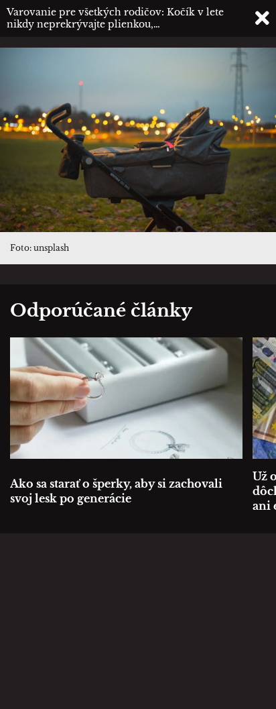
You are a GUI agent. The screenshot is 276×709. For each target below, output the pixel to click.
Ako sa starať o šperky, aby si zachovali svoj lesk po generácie (116, 491)
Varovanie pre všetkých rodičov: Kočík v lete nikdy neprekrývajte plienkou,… (115, 18)
